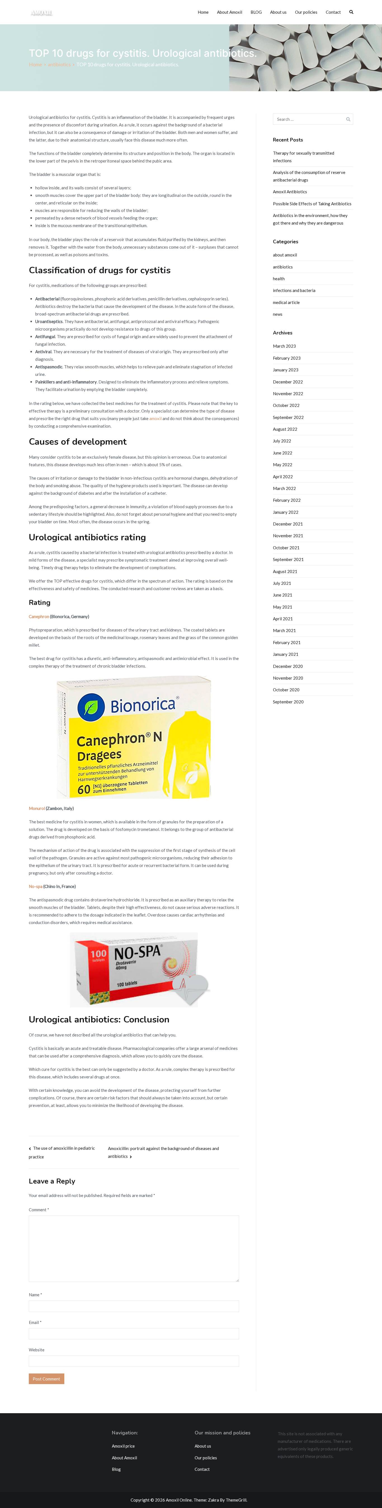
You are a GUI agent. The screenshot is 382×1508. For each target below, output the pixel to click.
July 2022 (282, 440)
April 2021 (283, 618)
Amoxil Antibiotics (290, 191)
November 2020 (288, 677)
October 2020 (286, 689)
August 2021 (285, 571)
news (277, 314)
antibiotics (283, 266)
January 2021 (285, 654)
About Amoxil (229, 12)
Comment (39, 1209)
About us (278, 12)
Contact (333, 12)
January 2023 (285, 369)
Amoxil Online (179, 1499)
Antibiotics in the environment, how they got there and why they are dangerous (310, 219)
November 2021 (288, 535)
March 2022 (284, 488)
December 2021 (288, 523)
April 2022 (283, 476)
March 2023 (284, 345)
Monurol (37, 808)
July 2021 (282, 583)
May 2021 (282, 606)
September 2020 (288, 701)
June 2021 (282, 594)
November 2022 (288, 393)
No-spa (36, 886)
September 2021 (288, 559)
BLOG (256, 12)
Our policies (306, 12)
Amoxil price (123, 1445)
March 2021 (284, 630)
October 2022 (286, 405)
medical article (286, 302)
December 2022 (288, 381)
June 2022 (282, 452)
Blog (116, 1469)
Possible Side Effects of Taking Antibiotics (312, 203)
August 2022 (285, 429)
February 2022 (287, 500)
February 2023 (287, 357)
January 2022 (285, 512)
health (279, 278)
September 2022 (288, 417)
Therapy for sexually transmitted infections (303, 156)
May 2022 (282, 464)
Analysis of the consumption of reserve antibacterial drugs (309, 176)
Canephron (39, 616)
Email (35, 1322)
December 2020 (288, 666)
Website (36, 1349)
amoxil (155, 418)
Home (203, 12)
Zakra (213, 1499)
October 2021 (286, 547)
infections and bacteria (294, 290)
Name (35, 1294)
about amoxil (285, 254)
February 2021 (287, 642)
